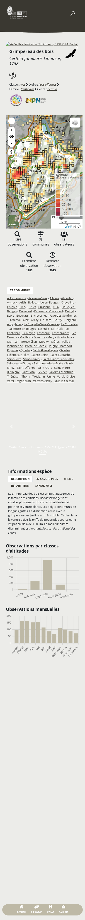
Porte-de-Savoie (36, 346)
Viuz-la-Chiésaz (64, 381)
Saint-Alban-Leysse (45, 350)
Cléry (22, 307)
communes (20, 290)
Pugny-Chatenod (60, 346)
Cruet (32, 307)
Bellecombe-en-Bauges (43, 302)
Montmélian (28, 342)
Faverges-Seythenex (63, 315)
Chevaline (67, 302)
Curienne (44, 307)
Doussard (25, 311)
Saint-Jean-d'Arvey (19, 363)
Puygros (12, 350)
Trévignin (38, 376)
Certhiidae (27, 89)
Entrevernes (39, 315)
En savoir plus (47, 479)
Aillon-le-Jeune (16, 298)
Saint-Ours (45, 368)
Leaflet (68, 226)
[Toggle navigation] (72, 12)
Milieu (68, 479)
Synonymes (44, 486)
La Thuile (57, 329)
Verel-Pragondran (19, 381)
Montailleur (64, 337)
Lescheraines (60, 333)
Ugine (51, 376)
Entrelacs (22, 315)
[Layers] (75, 123)
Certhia (52, 89)
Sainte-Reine (40, 355)
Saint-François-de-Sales (58, 359)
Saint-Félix (14, 359)
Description (20, 479)
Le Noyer (28, 333)
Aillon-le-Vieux (37, 298)
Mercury (39, 337)
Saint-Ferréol (31, 359)
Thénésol (13, 376)
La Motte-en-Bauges (22, 329)
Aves (22, 84)
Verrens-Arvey (42, 381)
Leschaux (43, 333)
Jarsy (18, 324)
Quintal (25, 350)
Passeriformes (47, 84)
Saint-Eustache (60, 355)
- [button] (11, 143)
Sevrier (42, 372)
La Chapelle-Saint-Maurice (41, 324)
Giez (26, 320)
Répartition (20, 486)
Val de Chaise (66, 376)
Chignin (12, 307)
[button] (11, 136)
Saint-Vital (28, 372)
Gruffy (57, 320)
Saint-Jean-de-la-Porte (48, 363)
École (10, 315)
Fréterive (15, 320)
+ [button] (11, 130)
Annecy (12, 302)
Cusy (56, 307)
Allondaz (67, 298)
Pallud (66, 342)
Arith (22, 302)
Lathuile (43, 329)
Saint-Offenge (26, 368)
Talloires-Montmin (61, 372)
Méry (50, 337)
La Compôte (69, 324)
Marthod (25, 337)
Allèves (54, 298)
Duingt (69, 311)
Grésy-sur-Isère (41, 320)
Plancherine (15, 346)
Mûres (55, 342)
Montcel (12, 342)
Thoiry (26, 376)
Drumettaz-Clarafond (48, 311)
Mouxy (44, 342)
